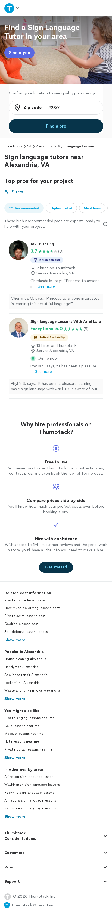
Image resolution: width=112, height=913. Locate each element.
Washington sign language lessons (32, 785)
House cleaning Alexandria (25, 659)
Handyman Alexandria (21, 667)
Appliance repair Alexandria (26, 675)
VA (29, 146)
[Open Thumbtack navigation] (12, 8)
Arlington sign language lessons (29, 777)
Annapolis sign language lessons (30, 800)
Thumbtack (13, 146)
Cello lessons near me (21, 726)
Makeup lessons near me (23, 733)
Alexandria (44, 146)
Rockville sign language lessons (29, 792)
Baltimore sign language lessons (30, 808)
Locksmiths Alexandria (22, 683)
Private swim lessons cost (25, 616)
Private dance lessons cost (25, 600)
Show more (14, 640)
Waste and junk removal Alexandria (32, 690)
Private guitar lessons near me (28, 749)
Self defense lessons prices (26, 632)
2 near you (19, 52)
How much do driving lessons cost (32, 608)
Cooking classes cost (21, 624)
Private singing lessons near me (29, 718)
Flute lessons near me (21, 741)
